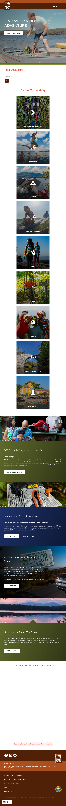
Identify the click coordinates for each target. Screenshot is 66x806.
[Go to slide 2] (2, 440)
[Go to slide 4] (5, 440)
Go (7, 81)
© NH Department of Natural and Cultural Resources (29, 797)
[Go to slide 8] (11, 440)
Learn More (11, 586)
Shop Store (11, 536)
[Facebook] (6, 755)
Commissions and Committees (14, 779)
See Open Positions (15, 472)
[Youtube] (15, 755)
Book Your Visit (13, 33)
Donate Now (12, 651)
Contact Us (8, 792)
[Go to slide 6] (8, 440)
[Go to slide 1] (0, 440)
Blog (5, 788)
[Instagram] (10, 755)
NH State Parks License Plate (13, 775)
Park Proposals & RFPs (11, 783)
